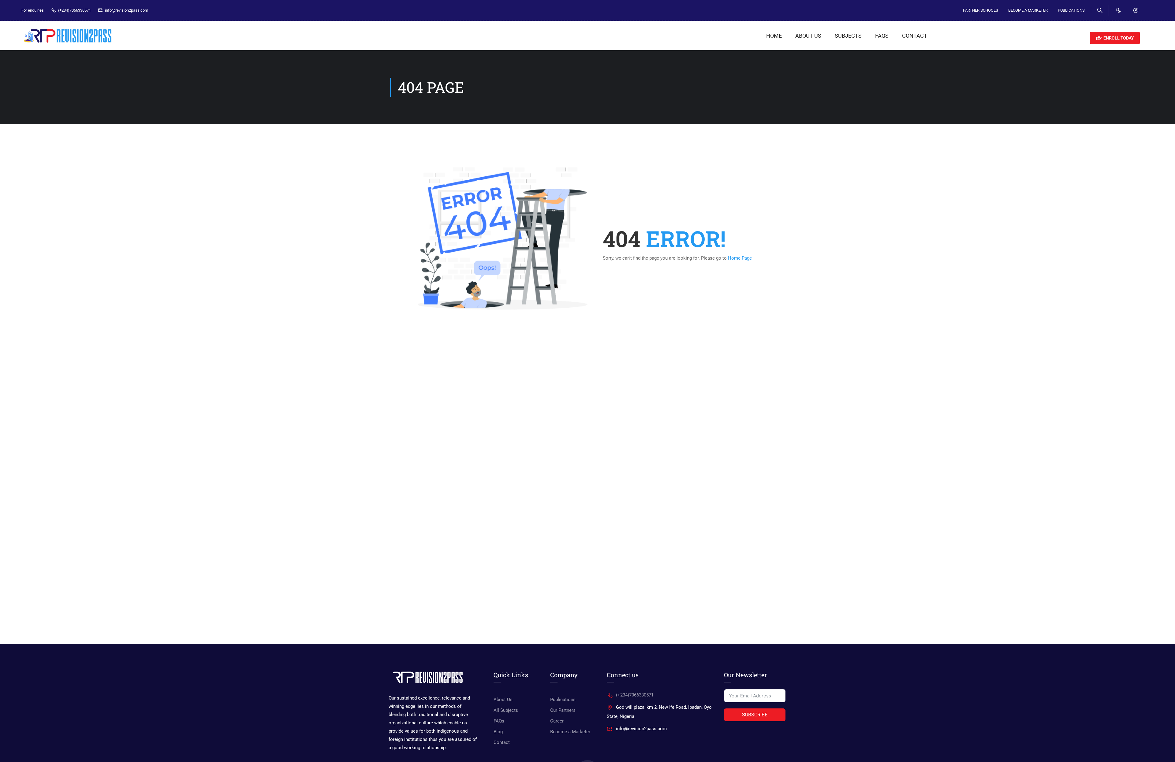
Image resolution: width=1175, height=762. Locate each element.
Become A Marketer (1028, 10)
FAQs (882, 35)
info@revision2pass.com (126, 10)
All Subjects (506, 710)
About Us (808, 35)
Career (557, 721)
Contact (914, 35)
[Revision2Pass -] (67, 35)
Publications (1071, 10)
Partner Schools (980, 10)
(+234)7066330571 (74, 10)
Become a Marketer (570, 731)
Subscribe (754, 715)
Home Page (740, 258)
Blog (498, 731)
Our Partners (563, 710)
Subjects (848, 35)
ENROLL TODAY (1118, 38)
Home (774, 35)
